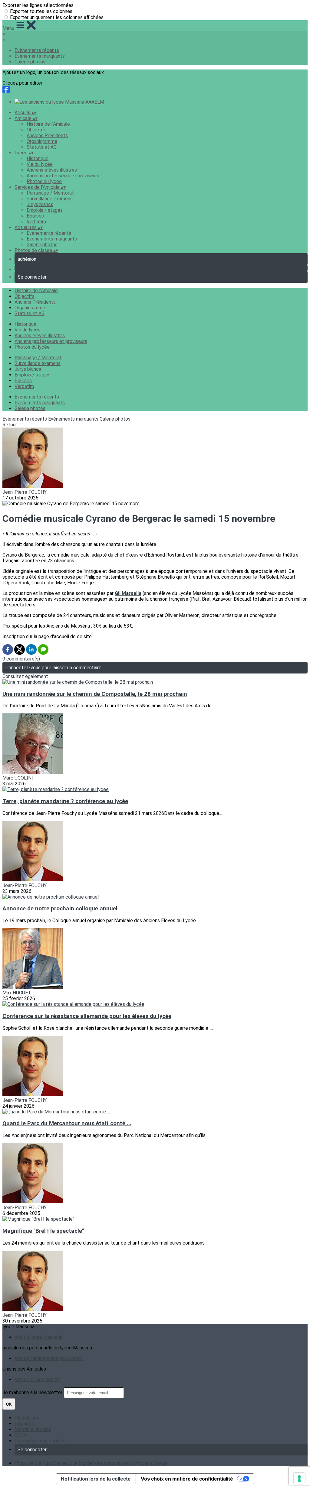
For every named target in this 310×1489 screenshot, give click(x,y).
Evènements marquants (40, 56)
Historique (37, 158)
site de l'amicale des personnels (49, 1358)
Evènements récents (37, 50)
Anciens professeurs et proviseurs (63, 176)
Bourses (35, 216)
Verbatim (36, 221)
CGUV (21, 1435)
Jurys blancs (40, 204)
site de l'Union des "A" (37, 1379)
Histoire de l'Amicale (48, 124)
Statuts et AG (42, 147)
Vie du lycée (40, 164)
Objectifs (37, 130)
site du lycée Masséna (38, 1337)
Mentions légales (33, 1429)
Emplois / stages (45, 210)
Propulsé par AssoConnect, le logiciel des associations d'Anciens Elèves (91, 1463)
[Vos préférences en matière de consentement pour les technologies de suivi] (299, 1478)
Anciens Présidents (47, 135)
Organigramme (42, 141)
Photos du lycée (44, 181)
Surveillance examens (50, 199)
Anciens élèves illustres (52, 170)
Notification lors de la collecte (96, 1479)
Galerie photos (30, 62)
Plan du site (27, 1418)
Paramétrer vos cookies (40, 1441)
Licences (24, 1423)
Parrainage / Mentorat (50, 193)
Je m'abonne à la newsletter (33, 1392)
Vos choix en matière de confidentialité (187, 1479)
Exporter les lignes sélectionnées (38, 5)
